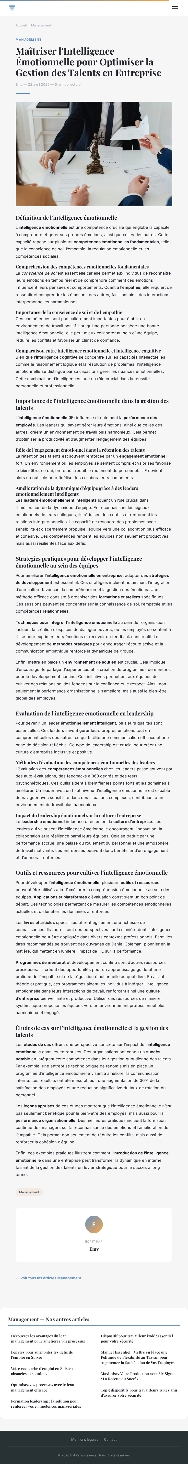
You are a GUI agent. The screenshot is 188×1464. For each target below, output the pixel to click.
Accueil (21, 25)
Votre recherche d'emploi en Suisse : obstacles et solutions (42, 1371)
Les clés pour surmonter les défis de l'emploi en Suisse (42, 1355)
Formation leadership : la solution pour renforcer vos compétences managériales (46, 1404)
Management (41, 25)
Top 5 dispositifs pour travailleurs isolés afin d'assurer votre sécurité (139, 1393)
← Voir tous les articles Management (48, 1278)
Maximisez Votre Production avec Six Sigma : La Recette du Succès (138, 1376)
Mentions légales (84, 1439)
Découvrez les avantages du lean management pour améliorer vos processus (48, 1338)
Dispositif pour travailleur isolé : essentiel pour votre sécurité (137, 1338)
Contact (110, 1439)
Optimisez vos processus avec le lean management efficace (42, 1387)
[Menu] (175, 8)
